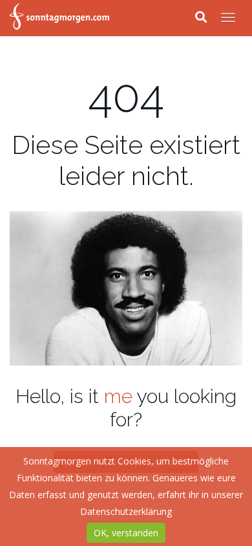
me (118, 396)
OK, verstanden (126, 533)
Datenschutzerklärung (126, 511)
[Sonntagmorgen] (59, 18)
